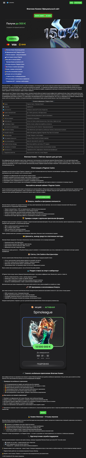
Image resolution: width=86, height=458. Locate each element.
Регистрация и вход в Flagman (14, 57)
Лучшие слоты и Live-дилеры (14, 74)
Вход (71, 2)
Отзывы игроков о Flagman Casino (15, 64)
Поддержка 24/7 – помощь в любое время (17, 81)
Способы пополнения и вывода (14, 71)
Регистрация (78, 2)
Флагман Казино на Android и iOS (14, 62)
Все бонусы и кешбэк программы (15, 66)
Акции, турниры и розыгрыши (14, 69)
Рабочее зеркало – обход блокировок (16, 54)
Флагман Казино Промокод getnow (15, 50)
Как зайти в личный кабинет (13, 59)
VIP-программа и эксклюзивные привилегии (17, 79)
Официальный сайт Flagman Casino (15, 52)
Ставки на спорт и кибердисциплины (16, 76)
